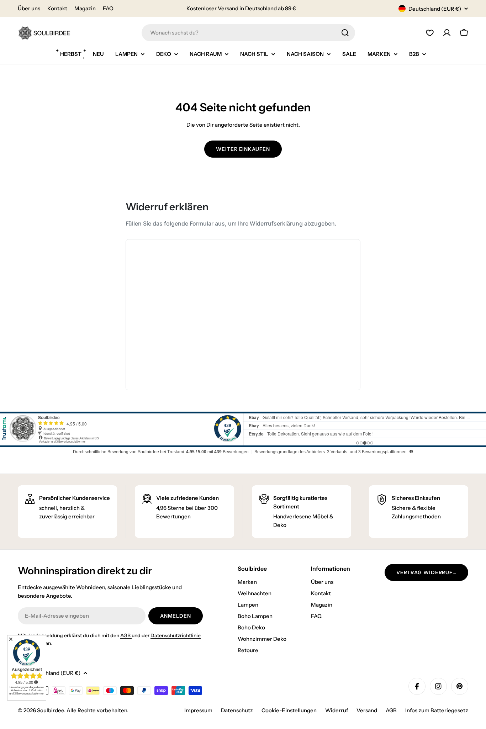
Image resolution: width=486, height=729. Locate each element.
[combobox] (248, 32)
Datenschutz (237, 710)
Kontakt (57, 8)
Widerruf (336, 710)
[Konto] (447, 32)
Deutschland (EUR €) (434, 8)
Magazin (85, 8)
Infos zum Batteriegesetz (436, 710)
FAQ (108, 8)
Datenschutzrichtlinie (175, 635)
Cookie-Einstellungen (289, 710)
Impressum (198, 710)
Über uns (29, 8)
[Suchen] (345, 32)
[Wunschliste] (430, 32)
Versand (366, 710)
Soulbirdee (50, 710)
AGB (126, 635)
